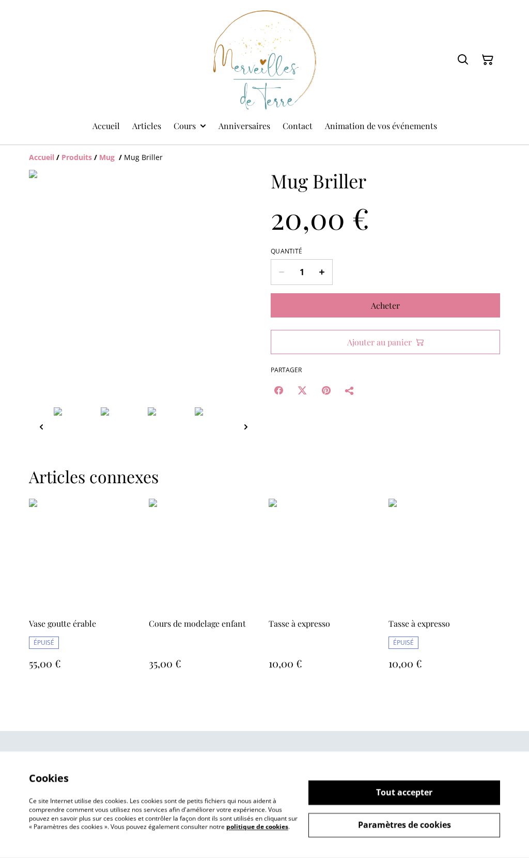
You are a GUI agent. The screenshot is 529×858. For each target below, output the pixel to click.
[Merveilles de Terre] (264, 59)
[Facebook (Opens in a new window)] (278, 390)
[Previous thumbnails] (41, 426)
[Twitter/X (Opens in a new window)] (302, 390)
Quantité (286, 251)
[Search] (462, 60)
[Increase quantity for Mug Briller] (322, 272)
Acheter (385, 305)
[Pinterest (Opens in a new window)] (326, 390)
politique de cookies (257, 826)
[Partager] (349, 390)
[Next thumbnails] (246, 426)
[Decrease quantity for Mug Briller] (281, 272)
